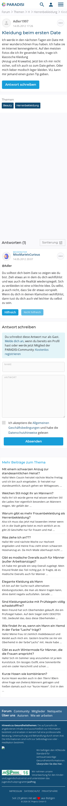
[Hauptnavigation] (60, 4)
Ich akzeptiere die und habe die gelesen (33, 427)
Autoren (22, 715)
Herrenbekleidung (45, 12)
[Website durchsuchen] (42, 4)
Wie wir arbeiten (42, 715)
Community (21, 711)
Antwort (10, 377)
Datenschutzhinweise (22, 433)
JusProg (32, 781)
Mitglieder (38, 711)
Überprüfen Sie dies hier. (49, 763)
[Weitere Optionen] (60, 23)
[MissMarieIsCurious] (7, 256)
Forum (6, 12)
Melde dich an (14, 341)
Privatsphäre (50, 791)
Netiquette (54, 711)
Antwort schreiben (20, 85)
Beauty (7, 105)
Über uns (8, 715)
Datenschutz (32, 791)
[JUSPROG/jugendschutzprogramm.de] (16, 772)
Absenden (33, 441)
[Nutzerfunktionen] (50, 4)
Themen (19, 12)
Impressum (15, 791)
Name (8, 364)
